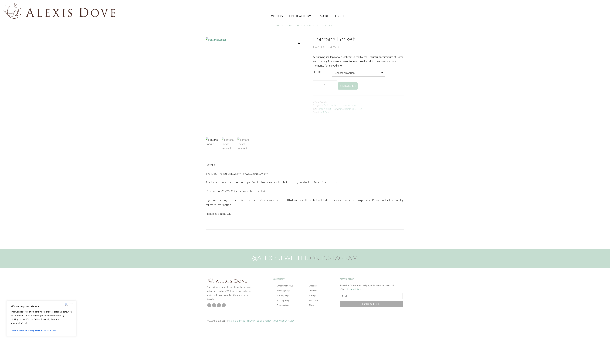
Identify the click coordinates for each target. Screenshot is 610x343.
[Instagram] (209, 305)
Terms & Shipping (236, 321)
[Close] (69, 304)
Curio (313, 25)
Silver (353, 105)
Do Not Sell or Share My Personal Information (33, 330)
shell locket (357, 109)
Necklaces (334, 105)
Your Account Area (283, 321)
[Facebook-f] (214, 305)
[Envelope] (224, 305)
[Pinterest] (219, 305)
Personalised (344, 105)
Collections (302, 25)
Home (279, 25)
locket (334, 109)
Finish (318, 71)
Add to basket (348, 86)
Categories (289, 25)
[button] (574, 10)
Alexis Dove (325, 112)
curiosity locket (324, 109)
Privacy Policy (353, 289)
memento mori (345, 109)
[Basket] (580, 10)
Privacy (251, 321)
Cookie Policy (264, 321)
